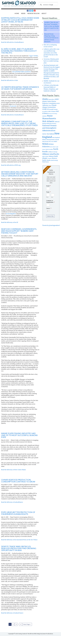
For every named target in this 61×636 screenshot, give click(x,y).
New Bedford (50, 134)
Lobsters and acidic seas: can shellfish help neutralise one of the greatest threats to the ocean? (52, 52)
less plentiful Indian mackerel (21, 71)
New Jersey (45, 141)
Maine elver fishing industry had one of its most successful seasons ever (19, 435)
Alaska (45, 99)
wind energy (54, 160)
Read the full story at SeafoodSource (12, 502)
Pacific (56, 154)
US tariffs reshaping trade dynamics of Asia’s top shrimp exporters (20, 88)
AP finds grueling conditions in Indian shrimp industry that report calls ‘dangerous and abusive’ (19, 174)
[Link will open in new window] (27, 10)
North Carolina (49, 149)
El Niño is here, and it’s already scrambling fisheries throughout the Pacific (19, 51)
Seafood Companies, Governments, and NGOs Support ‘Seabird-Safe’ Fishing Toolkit (19, 231)
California (45, 105)
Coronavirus (51, 107)
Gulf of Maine (51, 111)
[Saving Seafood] (18, 6)
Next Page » (27, 624)
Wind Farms (45, 162)
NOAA (45, 144)
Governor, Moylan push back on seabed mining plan (51, 61)
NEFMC (44, 134)
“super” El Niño (33, 56)
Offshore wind (48, 154)
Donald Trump (53, 109)
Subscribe (50, 216)
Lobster (44, 116)
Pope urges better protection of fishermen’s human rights (18, 513)
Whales (49, 160)
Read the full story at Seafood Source (12, 613)
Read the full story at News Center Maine (13, 469)
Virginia (50, 158)
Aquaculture (51, 99)
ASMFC (57, 99)
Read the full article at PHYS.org (11, 165)
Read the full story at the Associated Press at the (19, 539)
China (49, 105)
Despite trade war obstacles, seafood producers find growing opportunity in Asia (18, 548)
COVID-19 (45, 109)
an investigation (11, 213)
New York (51, 141)
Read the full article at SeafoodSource (12, 42)
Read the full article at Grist (9, 80)
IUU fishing (54, 113)
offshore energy (52, 152)
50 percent (12, 106)
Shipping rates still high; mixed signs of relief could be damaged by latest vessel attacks (20, 20)
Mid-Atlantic (48, 121)
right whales (45, 156)
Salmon (51, 156)
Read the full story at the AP (9, 222)
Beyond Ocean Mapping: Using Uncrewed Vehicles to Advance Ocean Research (51, 37)
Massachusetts (49, 118)
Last (52, 197)
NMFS (55, 141)
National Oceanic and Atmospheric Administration (49, 128)
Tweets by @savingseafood (51, 225)
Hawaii (50, 113)
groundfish (45, 111)
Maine (50, 116)
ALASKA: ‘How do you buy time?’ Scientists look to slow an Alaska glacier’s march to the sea (51, 26)
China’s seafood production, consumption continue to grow (18, 481)
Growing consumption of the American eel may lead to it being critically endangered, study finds (19, 123)
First (47, 197)
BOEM (58, 103)
